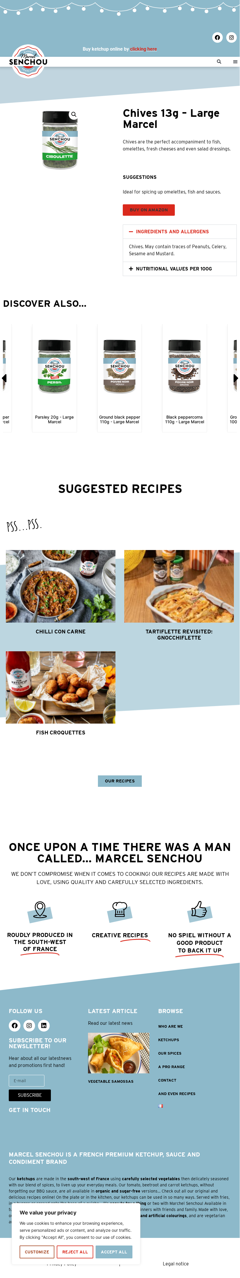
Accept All (114, 1252)
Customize (37, 1252)
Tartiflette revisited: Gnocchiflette (179, 634)
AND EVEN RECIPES (177, 1094)
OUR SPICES (170, 1053)
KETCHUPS (168, 1040)
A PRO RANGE (171, 1067)
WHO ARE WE (170, 1026)
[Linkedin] (44, 1026)
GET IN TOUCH (30, 1109)
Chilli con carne (61, 631)
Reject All (75, 1252)
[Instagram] (231, 37)
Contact (167, 1080)
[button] (219, 62)
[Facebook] (217, 37)
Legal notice (176, 1264)
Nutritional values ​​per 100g (174, 269)
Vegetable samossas (111, 1081)
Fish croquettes (60, 732)
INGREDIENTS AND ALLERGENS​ (172, 231)
